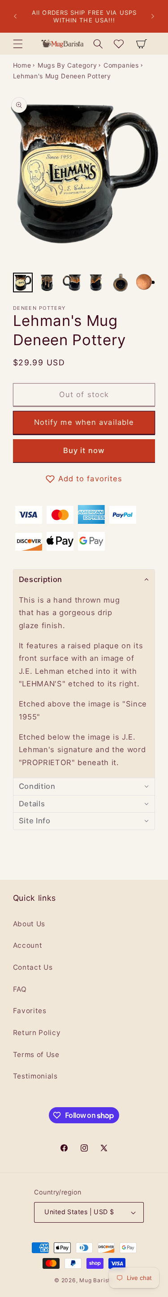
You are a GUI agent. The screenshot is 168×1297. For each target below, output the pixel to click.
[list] (84, 180)
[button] (18, 43)
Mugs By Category (67, 65)
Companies (121, 65)
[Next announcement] (153, 16)
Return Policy (37, 1032)
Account (28, 945)
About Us (29, 924)
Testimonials (35, 1076)
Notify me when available (84, 422)
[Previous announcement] (15, 16)
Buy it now (84, 450)
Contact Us (33, 967)
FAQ (20, 989)
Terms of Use (36, 1054)
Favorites (30, 1010)
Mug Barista (96, 1280)
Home (22, 65)
